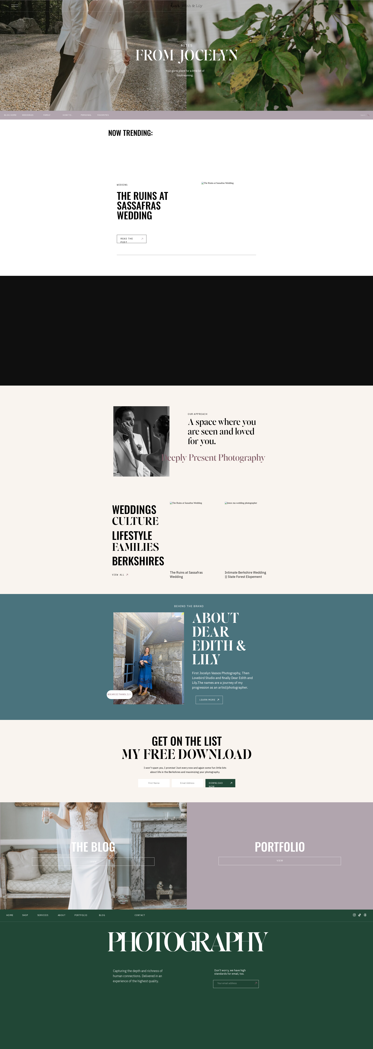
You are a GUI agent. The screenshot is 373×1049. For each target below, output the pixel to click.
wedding (122, 184)
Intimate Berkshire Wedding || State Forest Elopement (245, 574)
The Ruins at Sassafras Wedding (142, 205)
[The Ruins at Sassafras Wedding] (229, 212)
